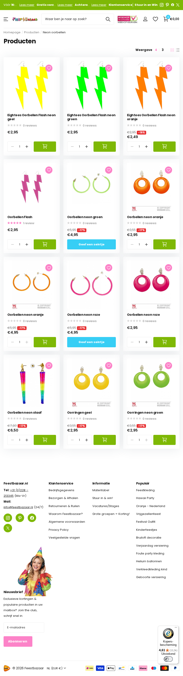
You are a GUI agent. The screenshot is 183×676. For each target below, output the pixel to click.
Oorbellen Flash (19, 217)
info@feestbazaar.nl (18, 507)
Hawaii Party (145, 498)
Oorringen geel (79, 413)
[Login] (145, 19)
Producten (31, 32)
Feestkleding (145, 490)
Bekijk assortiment (6, 19)
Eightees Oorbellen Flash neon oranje (151, 117)
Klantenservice (61, 483)
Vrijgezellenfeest (148, 514)
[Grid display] (172, 50)
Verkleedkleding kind (151, 569)
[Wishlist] (155, 19)
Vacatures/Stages (105, 506)
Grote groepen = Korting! (111, 514)
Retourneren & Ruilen (64, 506)
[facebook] (172, 5)
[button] (27, 146)
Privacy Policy (59, 530)
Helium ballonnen (149, 561)
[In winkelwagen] (45, 146)
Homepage (12, 32)
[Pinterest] (167, 5)
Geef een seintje (91, 244)
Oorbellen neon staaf (24, 413)
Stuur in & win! (102, 498)
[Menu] (176, 628)
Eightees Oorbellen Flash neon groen (91, 117)
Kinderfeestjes (146, 530)
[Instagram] (162, 5)
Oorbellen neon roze (83, 315)
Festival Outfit (145, 522)
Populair (143, 483)
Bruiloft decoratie (148, 537)
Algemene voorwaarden (67, 522)
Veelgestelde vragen (64, 537)
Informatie (101, 483)
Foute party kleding (150, 553)
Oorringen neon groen (145, 413)
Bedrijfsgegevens (61, 490)
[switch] (168, 659)
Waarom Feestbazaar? (66, 514)
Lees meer (26, 5)
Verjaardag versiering (152, 545)
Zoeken (108, 19)
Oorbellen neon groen (85, 217)
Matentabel (100, 490)
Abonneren (18, 641)
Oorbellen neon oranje (145, 217)
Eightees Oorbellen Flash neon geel (31, 117)
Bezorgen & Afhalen (63, 498)
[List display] (177, 50)
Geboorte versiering (151, 577)
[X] (177, 5)
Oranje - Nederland (150, 506)
